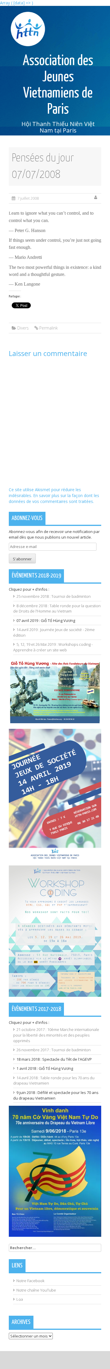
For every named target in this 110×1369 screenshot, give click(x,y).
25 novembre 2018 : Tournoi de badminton (53, 596)
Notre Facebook (30, 1280)
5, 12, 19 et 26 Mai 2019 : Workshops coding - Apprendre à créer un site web (53, 647)
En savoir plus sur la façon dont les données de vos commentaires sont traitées (54, 498)
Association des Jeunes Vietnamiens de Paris (58, 85)
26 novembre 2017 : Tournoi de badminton (53, 1049)
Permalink (48, 328)
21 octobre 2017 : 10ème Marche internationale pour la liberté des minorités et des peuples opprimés (56, 1035)
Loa (19, 1299)
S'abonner (22, 559)
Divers (23, 328)
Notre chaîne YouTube (36, 1290)
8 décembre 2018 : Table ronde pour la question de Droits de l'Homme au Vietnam (57, 608)
